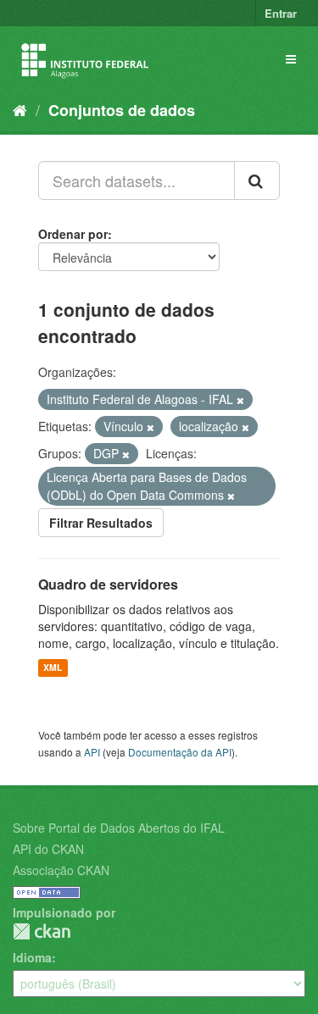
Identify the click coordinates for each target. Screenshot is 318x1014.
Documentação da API (180, 752)
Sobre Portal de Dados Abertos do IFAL (119, 827)
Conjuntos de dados (121, 110)
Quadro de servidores (108, 584)
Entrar (281, 13)
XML (52, 668)
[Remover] (240, 400)
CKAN (41, 931)
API (92, 752)
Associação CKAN (61, 870)
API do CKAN (48, 848)
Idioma (32, 957)
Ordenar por (73, 233)
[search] (257, 180)
